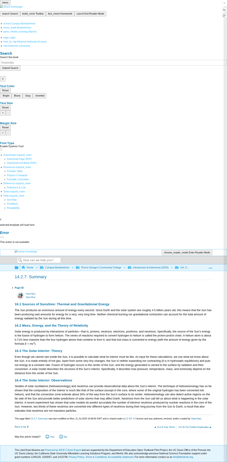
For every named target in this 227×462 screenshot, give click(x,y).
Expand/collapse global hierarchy (18, 268)
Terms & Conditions (96, 457)
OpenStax (31, 294)
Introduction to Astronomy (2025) (150, 267)
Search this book (9, 57)
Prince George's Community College (101, 267)
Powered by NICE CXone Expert (63, 450)
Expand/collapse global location (210, 266)
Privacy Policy (76, 457)
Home (30, 267)
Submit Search (10, 68)
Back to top (20, 426)
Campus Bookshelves (57, 267)
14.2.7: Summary (39, 418)
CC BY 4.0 (130, 418)
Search (20, 260)
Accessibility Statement (120, 457)
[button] (12, 203)
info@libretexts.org (182, 457)
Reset (5, 90)
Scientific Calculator (18, 179)
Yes (52, 437)
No (65, 437)
